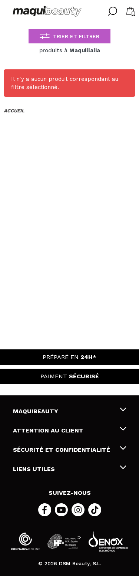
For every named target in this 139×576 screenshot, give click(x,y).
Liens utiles (34, 469)
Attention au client (48, 430)
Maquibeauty (35, 411)
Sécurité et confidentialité (61, 449)
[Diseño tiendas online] (108, 541)
